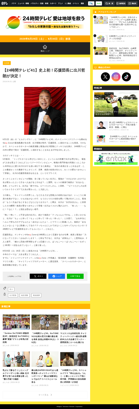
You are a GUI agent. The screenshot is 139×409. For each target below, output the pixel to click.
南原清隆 (24, 295)
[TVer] (91, 3)
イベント (76, 3)
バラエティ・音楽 (37, 3)
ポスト (40, 276)
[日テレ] (5, 3)
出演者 (6, 63)
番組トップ (45, 51)
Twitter (105, 77)
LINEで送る (75, 276)
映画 (46, 3)
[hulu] (99, 3)
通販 (82, 3)
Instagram (116, 77)
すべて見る (44, 395)
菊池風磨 (36, 295)
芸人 (11, 289)
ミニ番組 (68, 3)
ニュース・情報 (23, 3)
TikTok (126, 77)
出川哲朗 (13, 295)
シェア (59, 276)
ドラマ (13, 3)
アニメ (60, 3)
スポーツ (53, 3)
